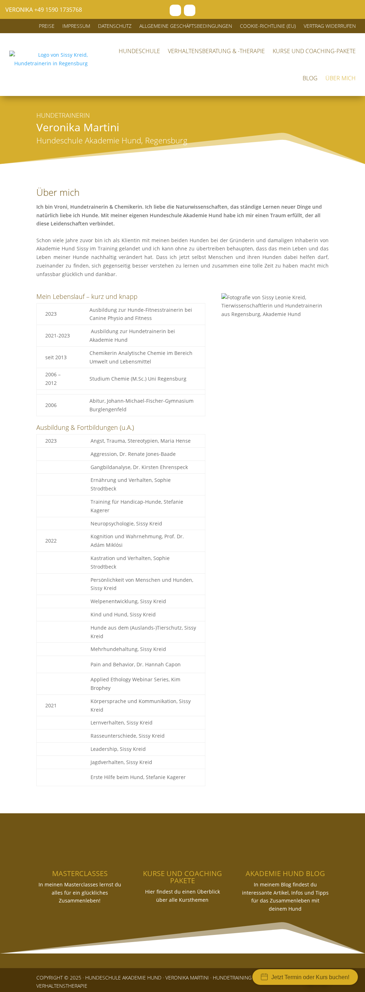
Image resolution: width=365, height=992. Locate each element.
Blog (310, 78)
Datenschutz (115, 26)
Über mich (340, 78)
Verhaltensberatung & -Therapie (216, 51)
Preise (47, 26)
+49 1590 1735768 (58, 10)
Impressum (76, 26)
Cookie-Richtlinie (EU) (268, 26)
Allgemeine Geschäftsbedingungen (185, 26)
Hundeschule (139, 51)
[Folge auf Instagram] (189, 10)
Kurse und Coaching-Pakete (314, 51)
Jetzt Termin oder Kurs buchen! (310, 977)
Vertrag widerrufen (330, 26)
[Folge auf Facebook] (175, 10)
